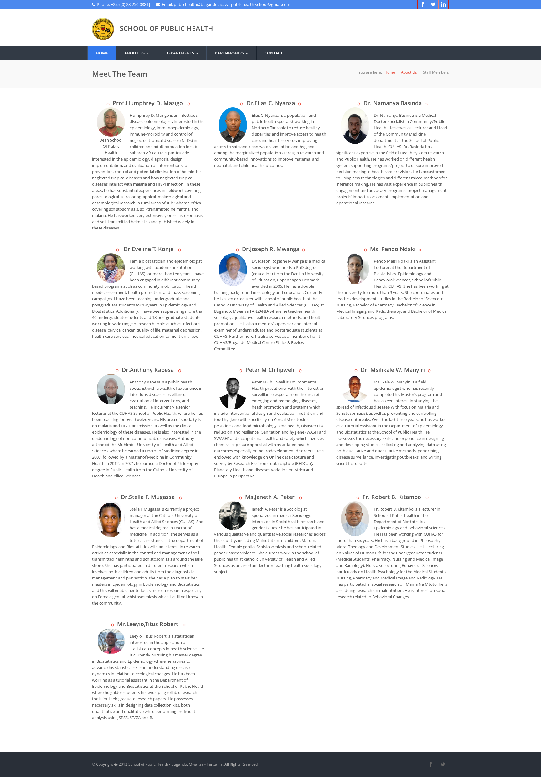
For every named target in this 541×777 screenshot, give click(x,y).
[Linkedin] (443, 4)
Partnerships (233, 53)
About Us (409, 72)
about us (138, 53)
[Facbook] (423, 4)
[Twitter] (433, 4)
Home (102, 53)
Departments (183, 53)
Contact (274, 53)
